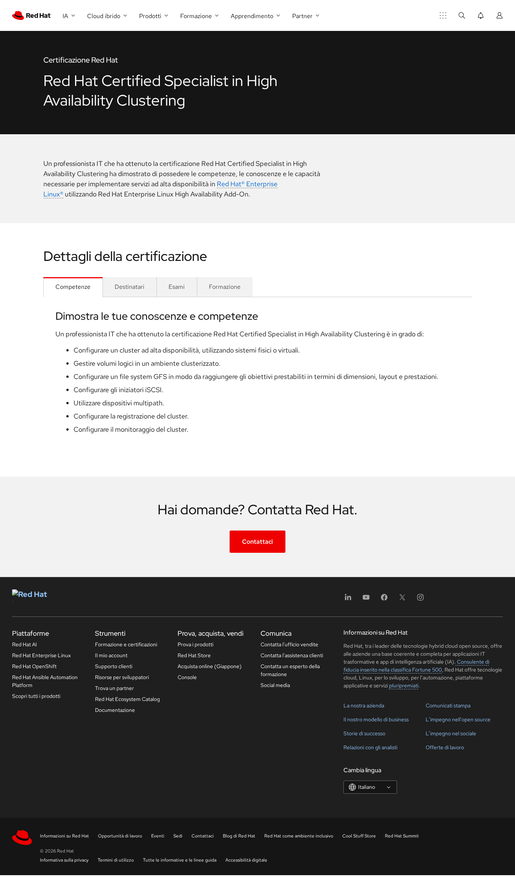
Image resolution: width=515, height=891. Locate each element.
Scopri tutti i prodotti (36, 696)
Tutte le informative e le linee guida (179, 860)
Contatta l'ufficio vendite (289, 644)
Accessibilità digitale (246, 860)
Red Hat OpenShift (34, 666)
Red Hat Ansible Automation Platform (45, 681)
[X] (402, 600)
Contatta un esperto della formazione (290, 670)
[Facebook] (384, 600)
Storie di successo (364, 733)
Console (187, 677)
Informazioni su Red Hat (64, 836)
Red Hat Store (194, 655)
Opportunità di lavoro (120, 836)
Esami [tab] (177, 287)
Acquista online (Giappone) (210, 666)
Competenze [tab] (72, 287)
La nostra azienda (363, 705)
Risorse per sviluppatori (122, 677)
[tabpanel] (257, 374)
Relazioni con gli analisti (370, 747)
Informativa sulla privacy (64, 860)
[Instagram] (420, 600)
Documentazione (115, 710)
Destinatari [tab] (129, 287)
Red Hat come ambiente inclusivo (298, 836)
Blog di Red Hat (239, 836)
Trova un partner (114, 688)
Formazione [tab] (225, 287)
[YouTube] (366, 600)
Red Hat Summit (402, 836)
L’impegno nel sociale (451, 733)
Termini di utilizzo (116, 860)
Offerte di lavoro (445, 747)
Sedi (177, 836)
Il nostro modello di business (376, 719)
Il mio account (111, 655)
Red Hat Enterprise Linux (41, 655)
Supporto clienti (113, 666)
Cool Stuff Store (359, 836)
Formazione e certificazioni (126, 644)
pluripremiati (403, 685)
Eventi (157, 836)
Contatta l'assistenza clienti (292, 655)
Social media (275, 685)
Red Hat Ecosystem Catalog (127, 699)
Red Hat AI (24, 644)
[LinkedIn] (348, 600)
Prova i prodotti (195, 644)
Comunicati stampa (448, 705)
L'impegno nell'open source (458, 719)
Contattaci (257, 542)
